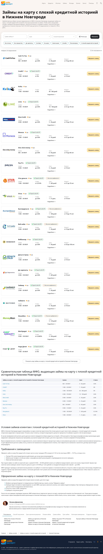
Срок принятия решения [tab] (33, 514)
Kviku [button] (4, 390)
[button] (51, 64)
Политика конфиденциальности (10, 549)
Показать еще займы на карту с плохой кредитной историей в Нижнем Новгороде (51, 361)
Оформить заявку (93, 58)
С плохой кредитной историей (89, 43)
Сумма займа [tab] (57, 514)
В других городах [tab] (92, 514)
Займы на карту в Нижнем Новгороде (39, 524)
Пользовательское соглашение (27, 549)
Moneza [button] (5, 401)
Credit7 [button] (5, 387)
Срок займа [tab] (66, 514)
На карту (46, 43)
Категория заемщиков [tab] (77, 514)
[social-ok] (98, 542)
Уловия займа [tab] (47, 514)
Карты (44, 3)
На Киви (38, 43)
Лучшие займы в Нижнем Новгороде (87, 519)
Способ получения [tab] (18, 514)
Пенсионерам (74, 43)
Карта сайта (80, 542)
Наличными (55, 43)
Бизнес (78, 3)
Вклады (71, 3)
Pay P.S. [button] (5, 408)
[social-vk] (94, 542)
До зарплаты (29, 43)
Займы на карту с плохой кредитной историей (33, 533)
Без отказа (8, 43)
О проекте (71, 542)
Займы (65, 3)
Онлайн (64, 43)
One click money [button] (7, 404)
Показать (95, 37)
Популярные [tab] (7, 514)
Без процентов (18, 43)
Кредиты (50, 3)
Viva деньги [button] (6, 411)
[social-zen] (101, 542)
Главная (3, 533)
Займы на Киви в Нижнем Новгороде (39, 522)
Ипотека (58, 3)
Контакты (89, 542)
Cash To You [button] (6, 383)
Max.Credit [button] (6, 397)
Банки (84, 3)
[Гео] (97, 3)
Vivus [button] (4, 415)
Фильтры (84, 37)
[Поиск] (101, 3)
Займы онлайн (13, 533)
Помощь (91, 3)
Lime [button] (4, 394)
